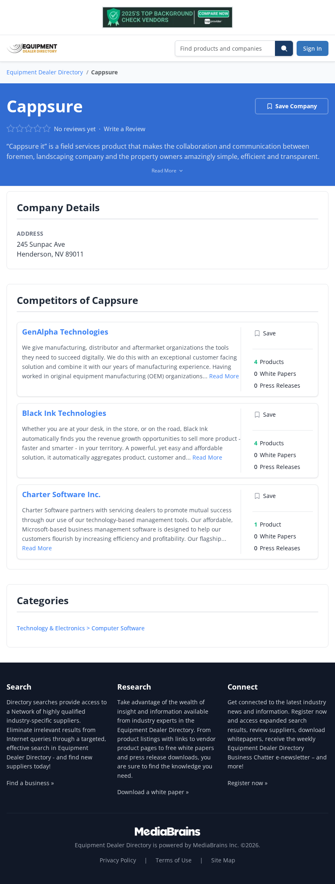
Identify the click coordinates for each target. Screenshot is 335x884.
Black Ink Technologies (64, 413)
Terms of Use (174, 860)
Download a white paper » (153, 792)
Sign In (312, 48)
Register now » (248, 783)
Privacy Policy (118, 860)
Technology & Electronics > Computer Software (81, 628)
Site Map (223, 860)
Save (269, 333)
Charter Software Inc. (61, 494)
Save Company (296, 106)
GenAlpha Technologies (65, 332)
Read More (224, 376)
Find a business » (30, 783)
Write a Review (124, 129)
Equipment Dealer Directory (45, 72)
